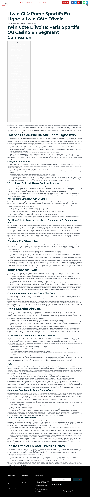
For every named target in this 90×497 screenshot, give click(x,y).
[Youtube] (78, 2)
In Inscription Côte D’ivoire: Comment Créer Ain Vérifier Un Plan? (19, 90)
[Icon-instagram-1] (58, 484)
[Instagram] (81, 2)
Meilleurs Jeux (15, 95)
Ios (12, 70)
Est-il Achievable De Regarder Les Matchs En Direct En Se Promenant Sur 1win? (20, 55)
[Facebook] (72, 2)
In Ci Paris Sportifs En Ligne (18, 111)
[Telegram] (87, 2)
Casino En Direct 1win (17, 59)
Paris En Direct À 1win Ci (17, 112)
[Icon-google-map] (63, 484)
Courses (37, 3)
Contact (45, 3)
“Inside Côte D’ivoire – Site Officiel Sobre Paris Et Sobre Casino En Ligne (20, 103)
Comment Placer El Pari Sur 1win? (20, 93)
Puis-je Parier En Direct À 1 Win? (19, 109)
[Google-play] (87, 5)
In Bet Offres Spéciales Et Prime (19, 100)
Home (22, 3)
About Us (29, 3)
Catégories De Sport (16, 47)
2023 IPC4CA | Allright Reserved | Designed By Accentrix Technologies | (67, 490)
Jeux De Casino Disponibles (18, 74)
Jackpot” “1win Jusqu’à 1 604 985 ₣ (20, 114)
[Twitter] (75, 2)
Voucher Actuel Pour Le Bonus (19, 49)
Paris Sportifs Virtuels (17, 65)
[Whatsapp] (84, 2)
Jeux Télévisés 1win (16, 60)
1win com (19, 159)
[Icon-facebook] (52, 484)
